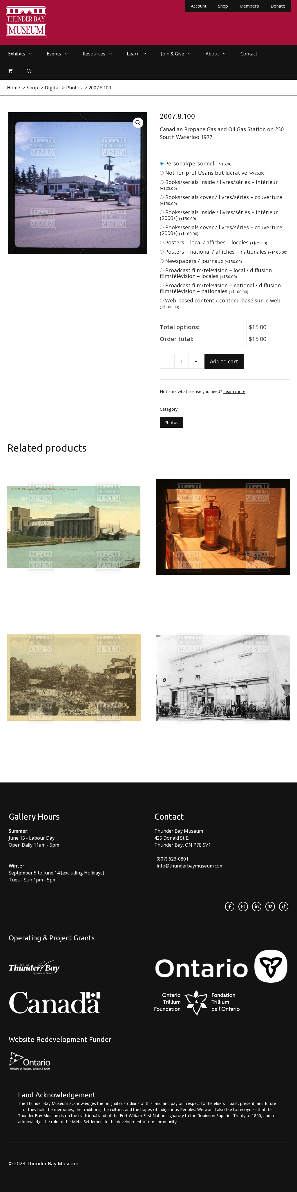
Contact (248, 54)
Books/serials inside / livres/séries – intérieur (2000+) (219, 215)
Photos (171, 422)
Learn (133, 54)
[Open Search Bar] (29, 71)
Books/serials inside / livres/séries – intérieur (219, 184)
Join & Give (172, 54)
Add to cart (224, 361)
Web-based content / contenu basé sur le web (220, 303)
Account (199, 6)
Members (249, 6)
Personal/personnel (199, 163)
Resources (94, 54)
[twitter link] (270, 906)
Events (54, 54)
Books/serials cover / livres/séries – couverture (221, 200)
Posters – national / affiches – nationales (226, 251)
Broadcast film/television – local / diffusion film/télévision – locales (216, 273)
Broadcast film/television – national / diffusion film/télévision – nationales (220, 288)
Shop (223, 6)
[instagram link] (243, 906)
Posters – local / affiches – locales (216, 242)
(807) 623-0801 (173, 859)
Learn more (234, 391)
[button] (138, 123)
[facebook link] (229, 906)
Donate (278, 6)
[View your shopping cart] (10, 71)
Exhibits (16, 54)
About (212, 54)
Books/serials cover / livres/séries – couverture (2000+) (221, 230)
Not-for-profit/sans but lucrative (215, 172)
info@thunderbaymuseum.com (190, 866)
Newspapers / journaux (203, 260)
